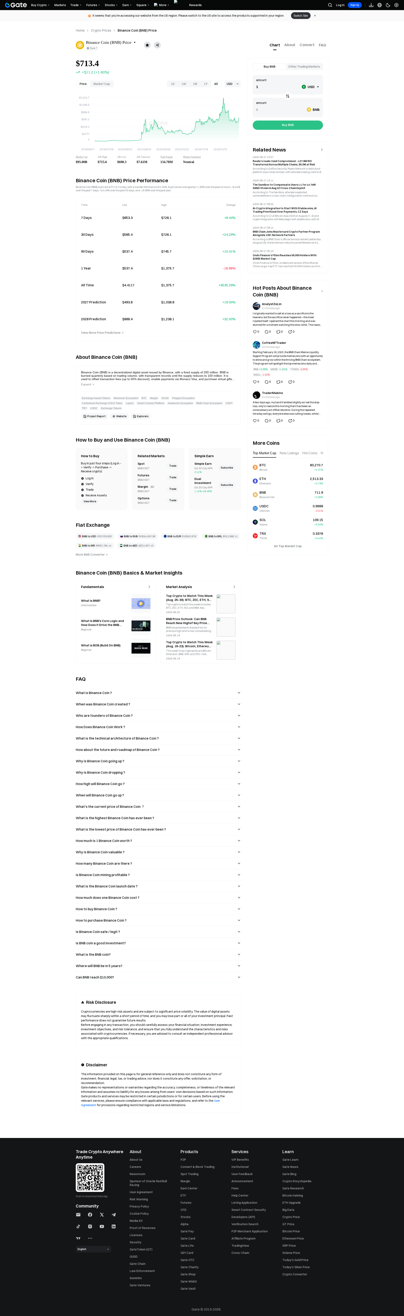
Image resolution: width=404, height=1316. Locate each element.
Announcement (242, 1181)
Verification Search (244, 1224)
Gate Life (187, 1246)
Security (135, 1242)
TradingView (240, 1246)
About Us (136, 1160)
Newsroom (137, 1174)
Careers (135, 1167)
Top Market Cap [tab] (264, 453)
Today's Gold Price (295, 1260)
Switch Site (301, 15)
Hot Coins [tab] (309, 453)
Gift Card (187, 1253)
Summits (136, 1278)
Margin (185, 1181)
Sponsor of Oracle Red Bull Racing (148, 1183)
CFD (183, 1210)
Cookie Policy (139, 1213)
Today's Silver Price (296, 1267)
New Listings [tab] (289, 453)
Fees (235, 1188)
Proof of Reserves (142, 1228)
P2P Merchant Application (249, 1231)
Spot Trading (189, 1174)
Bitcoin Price (291, 1231)
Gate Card (188, 1238)
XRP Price (289, 1246)
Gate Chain (137, 1264)
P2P (183, 1160)
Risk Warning (139, 1199)
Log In (340, 5)
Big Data (288, 1210)
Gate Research (293, 1188)
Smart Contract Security (248, 1210)
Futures (186, 1203)
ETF (183, 1195)
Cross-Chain (240, 1253)
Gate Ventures (140, 1285)
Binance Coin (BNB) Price (137, 30)
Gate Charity (190, 1267)
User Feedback (242, 1174)
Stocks (186, 1217)
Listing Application (244, 1203)
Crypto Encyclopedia (296, 1181)
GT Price (288, 1224)
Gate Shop (188, 1274)
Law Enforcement (142, 1271)
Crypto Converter (294, 1274)
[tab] (274, 45)
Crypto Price (291, 1217)
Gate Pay (187, 1231)
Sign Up (354, 5)
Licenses (136, 1235)
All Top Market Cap (288, 546)
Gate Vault (188, 1289)
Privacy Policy (139, 1206)
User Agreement (141, 1192)
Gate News (290, 1167)
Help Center (239, 1195)
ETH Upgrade (291, 1203)
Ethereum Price (293, 1238)
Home (80, 30)
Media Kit (136, 1221)
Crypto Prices (101, 30)
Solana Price (291, 1253)
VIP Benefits (240, 1160)
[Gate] (16, 5)
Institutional (240, 1167)
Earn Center (189, 1188)
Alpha (185, 1224)
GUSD (134, 1256)
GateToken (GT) (141, 1249)
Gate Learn (290, 1160)
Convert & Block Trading (197, 1167)
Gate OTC (187, 1260)
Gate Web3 (189, 1281)
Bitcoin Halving (292, 1195)
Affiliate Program (243, 1238)
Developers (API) (243, 1217)
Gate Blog (289, 1174)
